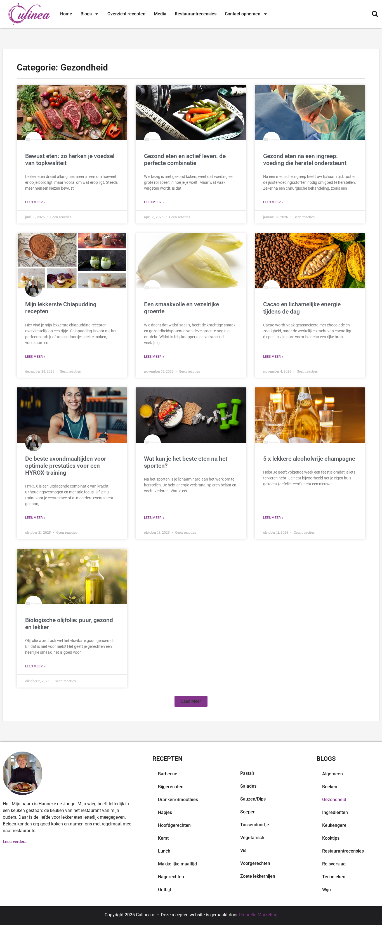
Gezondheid (334, 799)
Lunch (164, 851)
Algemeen (332, 773)
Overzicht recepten (126, 14)
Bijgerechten (170, 786)
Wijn (326, 889)
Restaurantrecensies (195, 14)
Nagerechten (171, 876)
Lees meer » (35, 202)
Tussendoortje (254, 824)
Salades (248, 786)
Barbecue (167, 773)
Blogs (86, 14)
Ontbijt (164, 889)
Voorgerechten (255, 863)
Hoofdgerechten (174, 825)
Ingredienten (335, 812)
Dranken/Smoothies (178, 799)
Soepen (248, 812)
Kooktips (330, 838)
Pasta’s (247, 773)
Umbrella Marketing (258, 914)
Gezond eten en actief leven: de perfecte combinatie (185, 159)
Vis (243, 850)
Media (160, 14)
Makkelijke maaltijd (177, 864)
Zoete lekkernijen (257, 876)
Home (66, 14)
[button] (375, 14)
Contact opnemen (242, 14)
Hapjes (165, 812)
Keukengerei (335, 825)
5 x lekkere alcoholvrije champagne (309, 458)
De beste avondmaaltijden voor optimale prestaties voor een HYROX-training (65, 465)
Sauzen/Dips (253, 799)
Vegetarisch (252, 837)
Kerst (163, 838)
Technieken (333, 876)
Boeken (329, 786)
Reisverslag (334, 864)
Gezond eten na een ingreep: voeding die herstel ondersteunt (304, 159)
